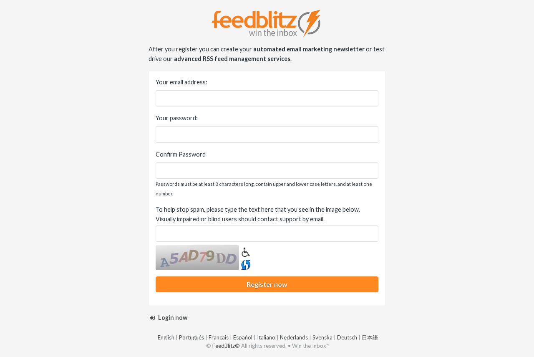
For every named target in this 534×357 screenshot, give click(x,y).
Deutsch (347, 337)
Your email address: (181, 82)
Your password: (177, 118)
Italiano (266, 337)
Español (242, 337)
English (166, 337)
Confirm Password (181, 154)
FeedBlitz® (226, 345)
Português (191, 337)
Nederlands (294, 337)
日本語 (370, 337)
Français (219, 337)
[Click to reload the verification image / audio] (245, 263)
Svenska (322, 337)
